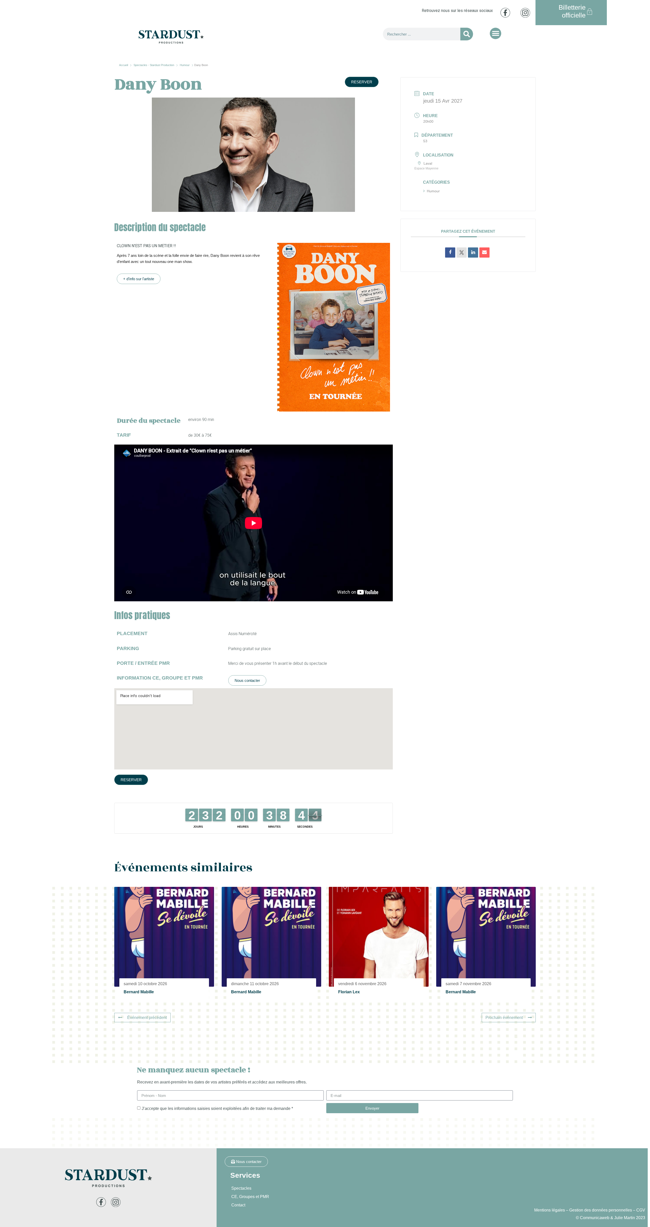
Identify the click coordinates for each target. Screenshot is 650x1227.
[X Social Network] (462, 252)
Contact (238, 1205)
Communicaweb (594, 1218)
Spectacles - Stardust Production (154, 65)
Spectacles (241, 1188)
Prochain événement (504, 1017)
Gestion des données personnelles (600, 1210)
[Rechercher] (466, 34)
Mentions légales (549, 1210)
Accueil (124, 65)
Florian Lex (349, 992)
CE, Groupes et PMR (250, 1196)
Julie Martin (624, 1218)
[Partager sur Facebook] (450, 252)
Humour (185, 65)
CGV (640, 1210)
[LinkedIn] (473, 252)
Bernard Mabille (139, 992)
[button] (495, 33)
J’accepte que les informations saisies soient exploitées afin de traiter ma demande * (217, 1108)
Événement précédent (147, 1017)
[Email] (484, 252)
